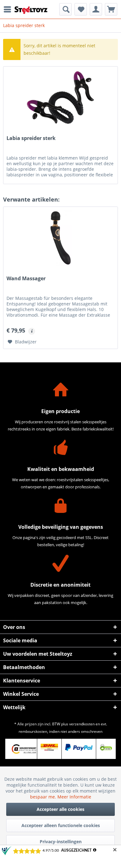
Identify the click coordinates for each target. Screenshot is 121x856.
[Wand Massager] (60, 238)
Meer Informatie (74, 797)
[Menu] (9, 9)
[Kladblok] (80, 9)
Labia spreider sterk (31, 138)
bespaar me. (43, 797)
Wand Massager (26, 278)
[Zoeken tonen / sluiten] (65, 9)
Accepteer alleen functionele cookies (60, 825)
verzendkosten (82, 724)
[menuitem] (9, 9)
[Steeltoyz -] (31, 10)
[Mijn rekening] (96, 9)
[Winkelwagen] (111, 9)
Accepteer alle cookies (60, 809)
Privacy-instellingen (61, 841)
